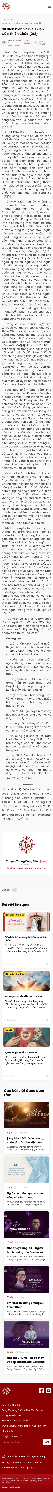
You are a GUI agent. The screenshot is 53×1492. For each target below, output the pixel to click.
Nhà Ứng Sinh (8, 1431)
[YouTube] (48, 1390)
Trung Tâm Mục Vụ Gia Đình (16, 1425)
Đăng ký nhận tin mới (11, 1436)
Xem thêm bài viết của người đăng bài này (26, 868)
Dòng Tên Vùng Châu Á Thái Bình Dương (22, 1410)
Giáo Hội (6, 1462)
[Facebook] (41, 1390)
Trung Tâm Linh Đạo (12, 1415)
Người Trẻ (37, 1462)
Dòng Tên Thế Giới (11, 1405)
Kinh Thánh (17, 1462)
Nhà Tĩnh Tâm (39, 1425)
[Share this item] (47, 964)
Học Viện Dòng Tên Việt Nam (16, 1420)
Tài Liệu (27, 1462)
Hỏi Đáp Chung (28, 1467)
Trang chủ (6, 20)
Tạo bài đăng (38, 1456)
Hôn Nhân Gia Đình (10, 1467)
